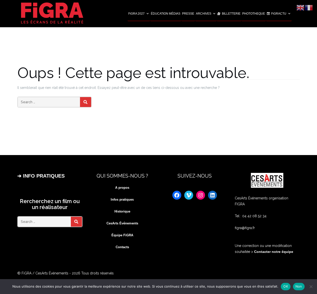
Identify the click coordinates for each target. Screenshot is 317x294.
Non (298, 286)
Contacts (122, 247)
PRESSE (188, 13)
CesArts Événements (122, 223)
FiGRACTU (278, 13)
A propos (122, 187)
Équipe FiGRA (122, 235)
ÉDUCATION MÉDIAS (165, 13)
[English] (300, 7)
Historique (122, 211)
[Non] (310, 286)
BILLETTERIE (231, 13)
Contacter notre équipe (273, 252)
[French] (309, 7)
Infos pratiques (122, 199)
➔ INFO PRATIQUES (41, 176)
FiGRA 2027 (136, 13)
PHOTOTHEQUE (253, 13)
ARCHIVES (203, 13)
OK (285, 286)
